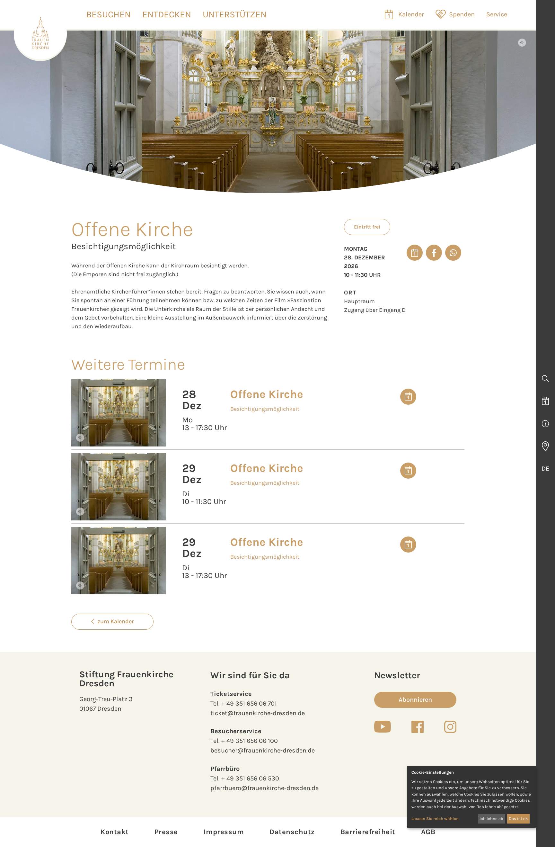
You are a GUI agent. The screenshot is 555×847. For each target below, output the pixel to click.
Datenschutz (292, 832)
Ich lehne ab (491, 818)
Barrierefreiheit (367, 832)
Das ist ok (518, 818)
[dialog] (471, 797)
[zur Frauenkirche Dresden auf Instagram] (450, 727)
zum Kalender (115, 621)
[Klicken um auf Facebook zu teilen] (434, 253)
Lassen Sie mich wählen (435, 818)
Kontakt (115, 832)
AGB (428, 832)
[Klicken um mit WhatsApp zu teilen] (453, 253)
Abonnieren (415, 699)
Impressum (224, 832)
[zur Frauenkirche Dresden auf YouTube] (382, 726)
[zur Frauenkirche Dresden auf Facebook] (417, 727)
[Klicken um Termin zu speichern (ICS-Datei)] (415, 253)
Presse (166, 832)
